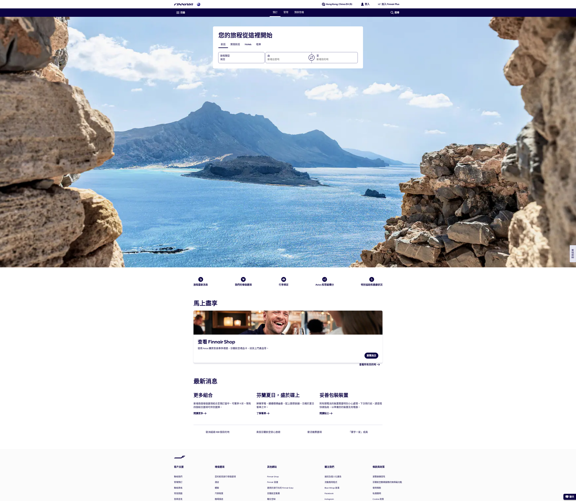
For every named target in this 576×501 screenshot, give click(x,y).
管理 (286, 12)
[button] (312, 58)
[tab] (223, 44)
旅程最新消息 (201, 284)
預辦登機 (299, 12)
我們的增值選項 (243, 284)
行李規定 (283, 284)
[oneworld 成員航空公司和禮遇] (198, 4)
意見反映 (573, 254)
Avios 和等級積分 (324, 284)
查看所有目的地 (367, 364)
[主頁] (183, 4)
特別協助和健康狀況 (371, 284)
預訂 (275, 12)
